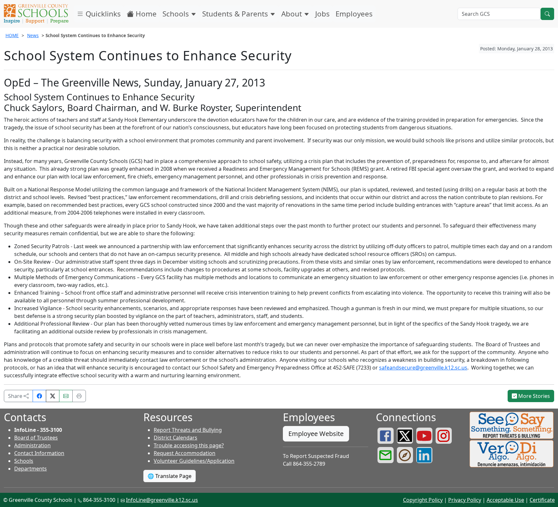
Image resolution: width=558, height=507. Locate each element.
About (292, 14)
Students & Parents (236, 14)
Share (16, 396)
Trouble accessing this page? (189, 445)
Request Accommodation (184, 453)
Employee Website (316, 433)
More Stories (533, 396)
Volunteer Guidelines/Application (194, 460)
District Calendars (175, 437)
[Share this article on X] (52, 396)
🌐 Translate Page (169, 476)
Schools (176, 14)
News (33, 35)
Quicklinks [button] (102, 14)
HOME (12, 35)
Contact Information (39, 453)
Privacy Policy (464, 499)
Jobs (322, 14)
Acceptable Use (505, 499)
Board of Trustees (36, 437)
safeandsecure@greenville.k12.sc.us (423, 367)
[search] (547, 14)
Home (145, 14)
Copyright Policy (423, 499)
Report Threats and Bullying (188, 429)
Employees (354, 14)
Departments (30, 468)
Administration (32, 445)
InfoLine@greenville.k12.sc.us (162, 499)
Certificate (542, 499)
